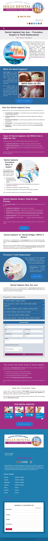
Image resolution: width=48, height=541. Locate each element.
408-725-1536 (25, 16)
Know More (24, 228)
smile (35, 43)
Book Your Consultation (24, 100)
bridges (4, 87)
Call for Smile (36, 276)
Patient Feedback (7, 497)
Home (17, 37)
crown (24, 217)
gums (37, 113)
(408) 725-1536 (10, 396)
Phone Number (9, 524)
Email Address (9, 509)
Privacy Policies (39, 539)
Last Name (8, 519)
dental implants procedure (14, 184)
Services (22, 37)
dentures (5, 79)
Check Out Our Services (24, 424)
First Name (8, 514)
